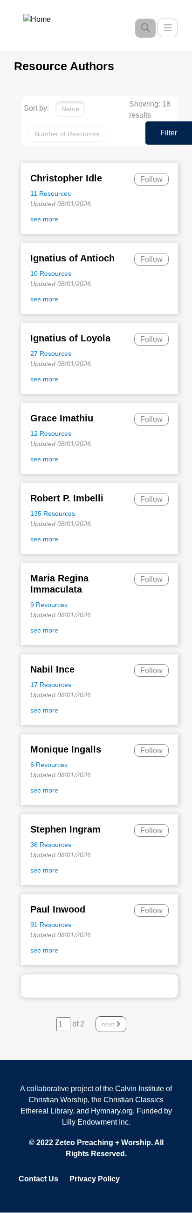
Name (70, 109)
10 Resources (50, 273)
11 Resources (50, 193)
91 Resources (50, 924)
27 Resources (50, 353)
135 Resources (52, 513)
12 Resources (50, 433)
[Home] (44, 19)
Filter (168, 133)
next (109, 1024)
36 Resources (50, 844)
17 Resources (50, 684)
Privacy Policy (94, 1179)
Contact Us (38, 1179)
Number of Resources (66, 134)
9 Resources (49, 604)
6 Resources (49, 764)
